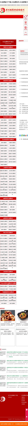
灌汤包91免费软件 (4, 55)
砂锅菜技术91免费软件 (12, 238)
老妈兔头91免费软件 (3, 254)
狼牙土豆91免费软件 (3, 238)
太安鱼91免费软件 (12, 159)
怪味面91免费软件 (12, 108)
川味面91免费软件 (4, 92)
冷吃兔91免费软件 (4, 235)
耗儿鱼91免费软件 (12, 173)
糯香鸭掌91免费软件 (3, 161)
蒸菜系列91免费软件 (3, 300)
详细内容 (11, 356)
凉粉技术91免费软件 (12, 243)
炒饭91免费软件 (12, 303)
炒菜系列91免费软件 (12, 300)
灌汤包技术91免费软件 (3, 137)
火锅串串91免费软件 (3, 184)
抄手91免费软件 (12, 55)
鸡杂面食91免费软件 (3, 86)
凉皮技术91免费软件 (3, 268)
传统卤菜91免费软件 (3, 221)
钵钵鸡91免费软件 (4, 260)
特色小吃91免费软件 (8, 232)
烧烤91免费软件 (12, 209)
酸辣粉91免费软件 (12, 257)
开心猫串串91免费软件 (3, 252)
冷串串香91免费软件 (3, 173)
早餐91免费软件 (12, 58)
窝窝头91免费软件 (4, 72)
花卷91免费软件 (12, 72)
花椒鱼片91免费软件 (12, 153)
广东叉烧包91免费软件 (12, 289)
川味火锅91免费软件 (12, 184)
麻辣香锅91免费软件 (3, 145)
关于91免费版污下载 (15, 21)
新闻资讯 (4, 24)
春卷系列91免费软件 (3, 125)
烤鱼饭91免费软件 (4, 164)
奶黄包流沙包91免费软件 (3, 289)
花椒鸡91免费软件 (4, 156)
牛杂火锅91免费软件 (12, 189)
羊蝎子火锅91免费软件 (12, 193)
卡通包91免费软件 (12, 77)
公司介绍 (10, 397)
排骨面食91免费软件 (12, 111)
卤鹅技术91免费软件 (12, 229)
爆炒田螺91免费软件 (12, 204)
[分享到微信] (22, 135)
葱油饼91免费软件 (12, 136)
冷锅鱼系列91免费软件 (3, 182)
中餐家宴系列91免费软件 (8, 292)
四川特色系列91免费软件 (8, 139)
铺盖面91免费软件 (4, 100)
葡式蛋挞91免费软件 (12, 286)
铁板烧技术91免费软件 (3, 215)
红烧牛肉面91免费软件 (12, 106)
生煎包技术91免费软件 (12, 241)
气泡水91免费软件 (4, 280)
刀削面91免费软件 (4, 94)
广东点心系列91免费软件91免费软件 (8, 284)
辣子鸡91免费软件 (4, 153)
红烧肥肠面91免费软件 (3, 103)
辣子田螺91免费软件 (12, 150)
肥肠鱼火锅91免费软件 (3, 195)
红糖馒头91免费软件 (3, 77)
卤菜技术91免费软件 (12, 226)
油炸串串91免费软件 (12, 212)
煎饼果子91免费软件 (3, 58)
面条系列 (23, 398)
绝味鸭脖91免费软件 (3, 241)
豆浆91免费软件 (4, 303)
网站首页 (4, 21)
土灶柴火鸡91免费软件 (3, 193)
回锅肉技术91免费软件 (3, 295)
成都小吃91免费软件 (3, 249)
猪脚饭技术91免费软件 (12, 266)
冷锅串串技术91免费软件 (3, 263)
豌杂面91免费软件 (4, 83)
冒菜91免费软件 (4, 142)
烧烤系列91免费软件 (8, 198)
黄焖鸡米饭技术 (12, 235)
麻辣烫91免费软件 (12, 181)
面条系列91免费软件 (8, 80)
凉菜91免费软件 (4, 229)
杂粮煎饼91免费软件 (3, 66)
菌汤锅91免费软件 (12, 178)
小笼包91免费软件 (12, 61)
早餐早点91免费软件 (8, 47)
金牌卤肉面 (12, 97)
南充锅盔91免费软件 (12, 122)
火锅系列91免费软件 (8, 167)
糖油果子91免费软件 (12, 131)
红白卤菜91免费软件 (3, 226)
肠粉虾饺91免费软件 (3, 286)
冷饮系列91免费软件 (8, 271)
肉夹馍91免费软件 (4, 122)
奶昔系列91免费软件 (12, 280)
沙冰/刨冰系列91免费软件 (12, 277)
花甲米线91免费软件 (12, 252)
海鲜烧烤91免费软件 (3, 204)
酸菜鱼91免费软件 (12, 176)
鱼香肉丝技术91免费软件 (12, 295)
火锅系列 (23, 404)
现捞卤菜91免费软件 (12, 221)
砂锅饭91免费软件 (12, 142)
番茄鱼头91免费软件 (3, 159)
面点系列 (23, 400)
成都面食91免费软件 (3, 89)
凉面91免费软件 (4, 105)
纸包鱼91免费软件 (4, 212)
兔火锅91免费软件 (12, 170)
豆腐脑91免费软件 (12, 69)
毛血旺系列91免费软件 (3, 298)
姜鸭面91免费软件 (4, 108)
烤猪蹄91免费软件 (4, 150)
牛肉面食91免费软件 (12, 83)
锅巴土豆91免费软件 (3, 246)
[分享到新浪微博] (26, 135)
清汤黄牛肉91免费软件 (3, 187)
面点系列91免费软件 (8, 117)
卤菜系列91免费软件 (8, 218)
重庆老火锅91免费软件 (12, 187)
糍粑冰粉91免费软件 (3, 243)
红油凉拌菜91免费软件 (12, 224)
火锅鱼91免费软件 (4, 178)
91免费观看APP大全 (15, 24)
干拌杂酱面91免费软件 (12, 100)
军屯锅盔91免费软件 (3, 131)
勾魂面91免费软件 (4, 97)
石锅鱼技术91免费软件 (3, 266)
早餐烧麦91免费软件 (3, 50)
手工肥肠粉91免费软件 (3, 258)
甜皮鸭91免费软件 (4, 148)
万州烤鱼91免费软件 (12, 201)
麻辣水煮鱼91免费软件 (3, 176)
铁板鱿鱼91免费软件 (3, 209)
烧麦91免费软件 (4, 120)
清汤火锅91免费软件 (3, 189)
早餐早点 (23, 397)
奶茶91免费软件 (12, 274)
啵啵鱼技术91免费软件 (12, 249)
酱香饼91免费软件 (12, 128)
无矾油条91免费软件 (12, 66)
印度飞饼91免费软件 (12, 254)
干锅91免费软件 (12, 145)
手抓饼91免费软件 (4, 133)
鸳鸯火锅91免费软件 (3, 170)
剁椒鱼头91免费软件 (12, 156)
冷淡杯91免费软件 (12, 148)
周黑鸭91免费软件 (4, 224)
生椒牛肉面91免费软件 (3, 114)
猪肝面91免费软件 (4, 111)
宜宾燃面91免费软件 (12, 86)
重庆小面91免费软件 (12, 92)
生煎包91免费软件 (12, 50)
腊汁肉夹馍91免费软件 (12, 263)
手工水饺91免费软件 (3, 69)
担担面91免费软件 (12, 89)
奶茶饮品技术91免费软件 (3, 277)
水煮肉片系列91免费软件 (12, 298)
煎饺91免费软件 (12, 133)
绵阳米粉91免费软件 (12, 94)
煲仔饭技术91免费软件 (12, 260)
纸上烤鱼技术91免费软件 (3, 201)
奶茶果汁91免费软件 (3, 274)
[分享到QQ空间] (24, 135)
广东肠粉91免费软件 (12, 246)
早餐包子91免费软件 (3, 61)
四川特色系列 (24, 402)
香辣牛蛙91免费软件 (12, 161)
